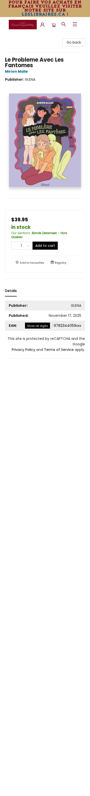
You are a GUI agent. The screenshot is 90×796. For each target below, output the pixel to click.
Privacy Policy (23, 349)
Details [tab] (11, 290)
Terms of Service (59, 349)
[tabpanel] (45, 330)
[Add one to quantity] (28, 245)
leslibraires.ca (43, 14)
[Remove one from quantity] (15, 245)
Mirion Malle (16, 71)
